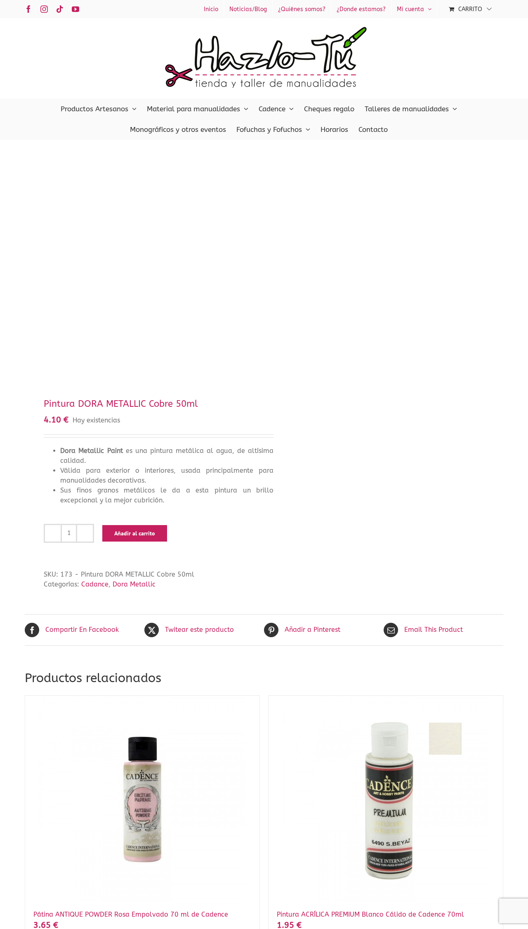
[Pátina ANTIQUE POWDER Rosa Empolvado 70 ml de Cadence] (142, 799)
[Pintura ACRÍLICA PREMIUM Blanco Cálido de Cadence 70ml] (386, 799)
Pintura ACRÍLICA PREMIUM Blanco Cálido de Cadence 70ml (370, 914)
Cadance (94, 584)
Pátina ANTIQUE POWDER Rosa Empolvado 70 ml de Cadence (130, 914)
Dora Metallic (134, 584)
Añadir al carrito (134, 533)
